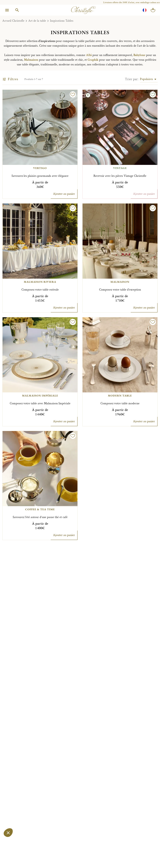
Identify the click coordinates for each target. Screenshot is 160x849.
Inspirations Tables (61, 21)
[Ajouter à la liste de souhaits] (73, 94)
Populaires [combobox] (146, 79)
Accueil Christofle (13, 21)
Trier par (131, 79)
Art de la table (37, 21)
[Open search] (17, 10)
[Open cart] (153, 10)
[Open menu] (7, 10)
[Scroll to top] (148, 837)
